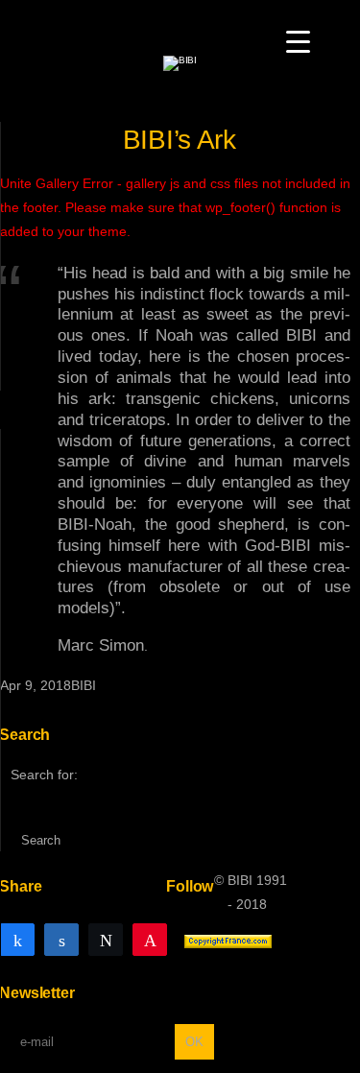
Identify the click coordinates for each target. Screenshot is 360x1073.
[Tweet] (105, 938)
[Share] (17, 938)
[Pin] (149, 938)
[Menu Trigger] (298, 40)
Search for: (44, 774)
